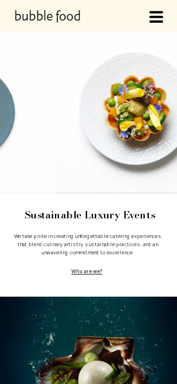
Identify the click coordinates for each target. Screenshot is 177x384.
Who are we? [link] (86, 271)
